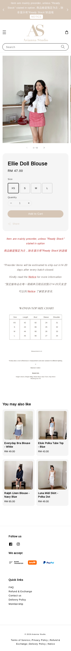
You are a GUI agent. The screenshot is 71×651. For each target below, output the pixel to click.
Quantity (12, 197)
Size (10, 179)
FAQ (11, 587)
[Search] (62, 46)
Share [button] (16, 223)
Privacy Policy (40, 640)
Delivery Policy (17, 599)
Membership (16, 604)
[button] (4, 32)
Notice (51, 644)
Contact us (15, 595)
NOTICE (36, 16)
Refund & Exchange (20, 591)
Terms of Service (20, 640)
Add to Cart (35, 213)
